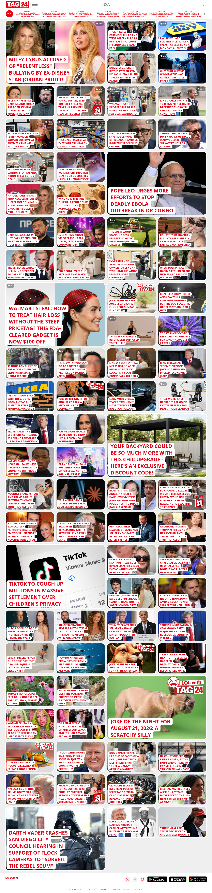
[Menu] (35, 4)
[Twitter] (127, 879)
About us (139, 890)
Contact (91, 890)
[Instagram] (142, 879)
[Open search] (202, 4)
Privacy (104, 890)
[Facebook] (135, 879)
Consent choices (121, 890)
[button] (204, 14)
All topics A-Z (75, 890)
